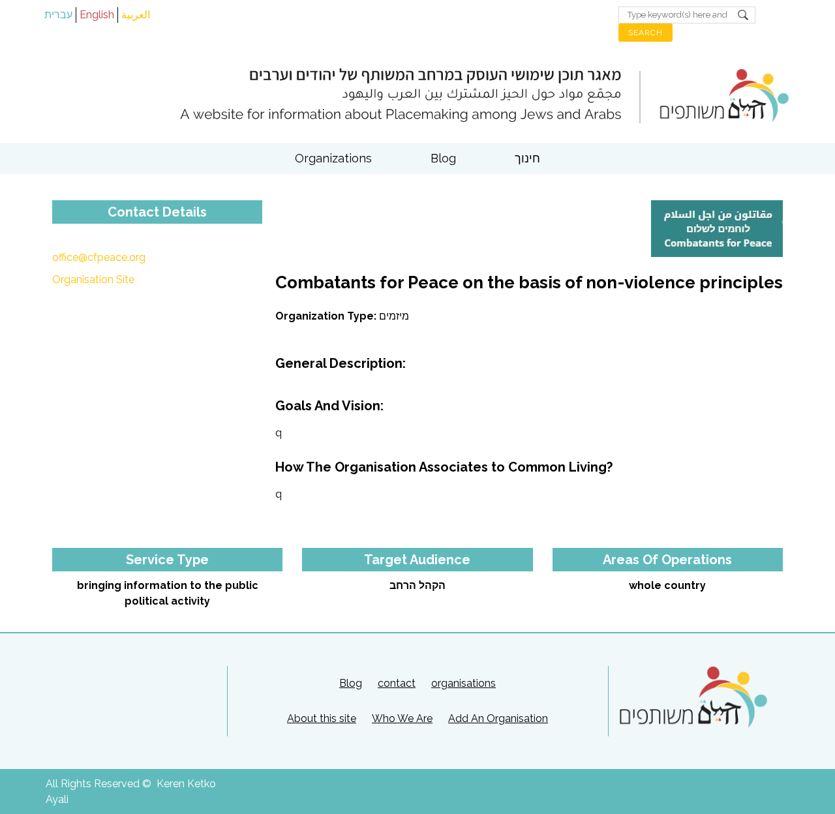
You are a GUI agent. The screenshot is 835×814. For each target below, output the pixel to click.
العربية (135, 14)
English (97, 14)
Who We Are (402, 718)
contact (397, 683)
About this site (321, 718)
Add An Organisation (498, 718)
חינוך (527, 158)
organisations (463, 683)
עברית (58, 14)
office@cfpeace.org (98, 257)
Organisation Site (93, 279)
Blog (443, 158)
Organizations (333, 158)
